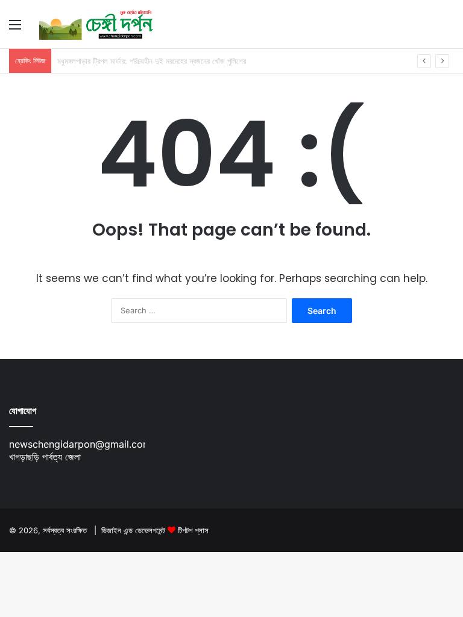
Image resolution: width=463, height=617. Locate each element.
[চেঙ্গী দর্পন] (96, 24)
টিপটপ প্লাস (193, 530)
